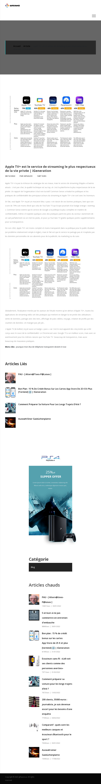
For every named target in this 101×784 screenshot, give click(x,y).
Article (26, 46)
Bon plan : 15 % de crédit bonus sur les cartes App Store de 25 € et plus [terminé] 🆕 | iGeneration (55, 390)
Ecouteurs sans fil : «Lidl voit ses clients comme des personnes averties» (56, 663)
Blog (33, 567)
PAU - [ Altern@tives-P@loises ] (34, 374)
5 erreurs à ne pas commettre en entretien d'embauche (54, 617)
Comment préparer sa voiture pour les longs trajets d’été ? (49, 404)
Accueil (17, 46)
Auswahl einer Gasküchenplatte (34, 418)
